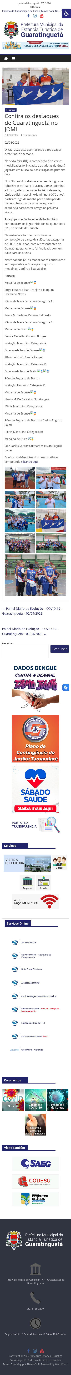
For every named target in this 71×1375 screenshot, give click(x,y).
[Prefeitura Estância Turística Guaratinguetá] (6, 58)
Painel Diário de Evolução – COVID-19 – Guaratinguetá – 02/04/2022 (32, 611)
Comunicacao (30, 135)
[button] (66, 13)
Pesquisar (7, 643)
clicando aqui (29, 462)
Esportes (10, 109)
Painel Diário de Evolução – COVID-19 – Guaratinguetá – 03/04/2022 (30, 631)
